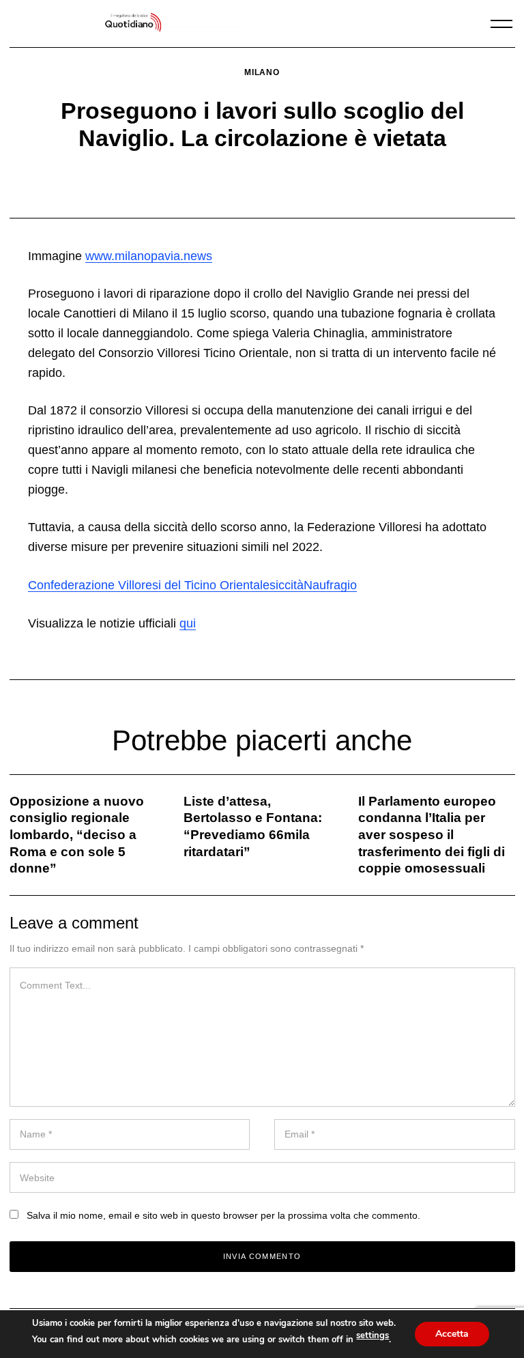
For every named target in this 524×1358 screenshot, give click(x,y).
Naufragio (330, 585)
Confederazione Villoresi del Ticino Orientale (149, 585)
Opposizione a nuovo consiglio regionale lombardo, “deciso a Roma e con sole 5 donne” (77, 835)
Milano (262, 72)
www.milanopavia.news (148, 256)
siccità (287, 585)
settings (372, 1335)
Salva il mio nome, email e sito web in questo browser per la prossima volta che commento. (223, 1215)
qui (187, 623)
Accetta (452, 1333)
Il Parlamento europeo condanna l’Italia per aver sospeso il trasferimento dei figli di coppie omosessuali (431, 835)
